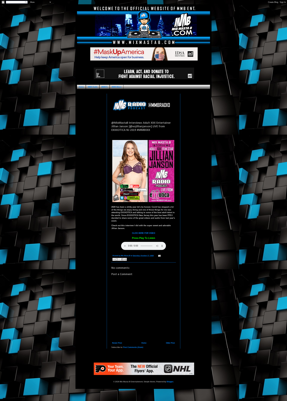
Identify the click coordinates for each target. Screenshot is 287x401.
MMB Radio (92, 87)
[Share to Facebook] (122, 259)
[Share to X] (119, 259)
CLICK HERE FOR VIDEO (143, 233)
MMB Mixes (117, 87)
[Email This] (113, 259)
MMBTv (104, 87)
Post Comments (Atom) (133, 347)
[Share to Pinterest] (125, 259)
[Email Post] (159, 256)
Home (81, 87)
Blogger (170, 382)
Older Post (170, 343)
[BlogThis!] (116, 259)
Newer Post (117, 343)
